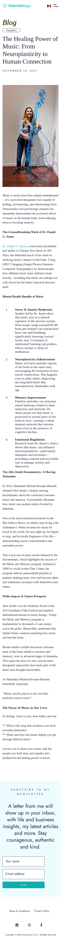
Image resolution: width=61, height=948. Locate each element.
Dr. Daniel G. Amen (15, 246)
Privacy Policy (42, 911)
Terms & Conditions (19, 911)
